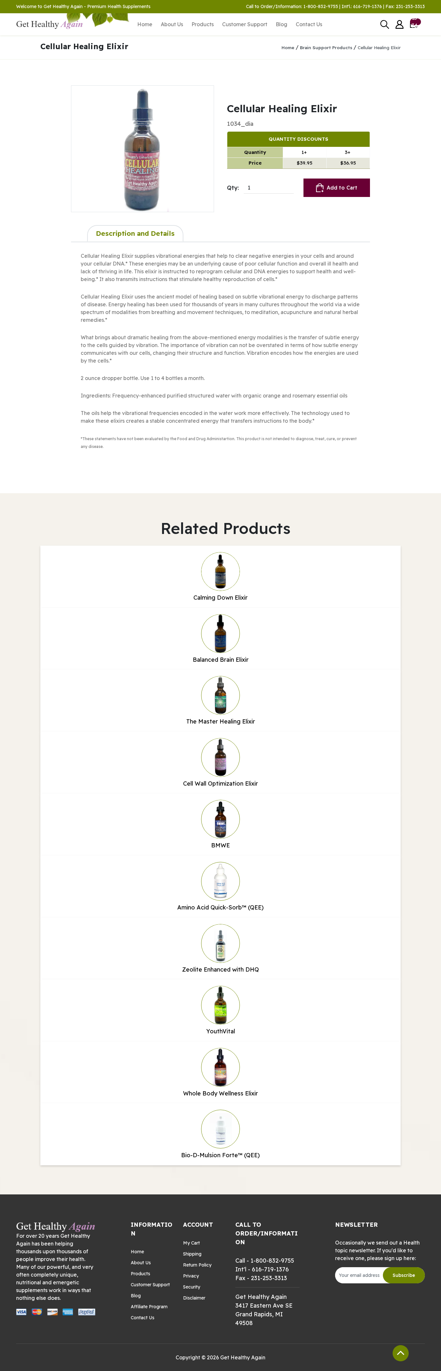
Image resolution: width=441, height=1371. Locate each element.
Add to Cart (342, 187)
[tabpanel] (220, 359)
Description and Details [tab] (135, 233)
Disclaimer (194, 1298)
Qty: (233, 187)
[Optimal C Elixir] (142, 149)
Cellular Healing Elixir (379, 47)
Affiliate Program (149, 1307)
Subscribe (404, 1275)
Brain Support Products (326, 47)
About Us (172, 24)
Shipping (192, 1254)
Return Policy (197, 1265)
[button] (399, 24)
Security (191, 1287)
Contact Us (309, 24)
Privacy (191, 1276)
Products (202, 24)
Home (144, 24)
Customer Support (244, 24)
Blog (281, 24)
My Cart (191, 1243)
